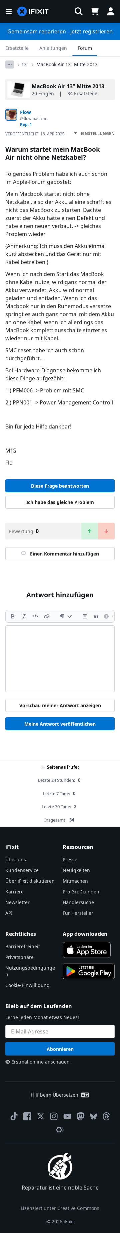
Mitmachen (75, 881)
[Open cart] (94, 11)
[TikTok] (14, 1116)
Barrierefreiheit (22, 946)
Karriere (14, 891)
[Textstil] (66, 616)
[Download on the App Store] (87, 950)
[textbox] (60, 658)
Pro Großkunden (81, 891)
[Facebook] (27, 1116)
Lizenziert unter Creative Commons (60, 1208)
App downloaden (85, 934)
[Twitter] (41, 1116)
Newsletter (17, 902)
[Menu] (9, 11)
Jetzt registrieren (91, 31)
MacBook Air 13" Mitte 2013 (67, 64)
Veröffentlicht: (35, 134)
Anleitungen (53, 48)
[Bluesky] (93, 1116)
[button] (78, 11)
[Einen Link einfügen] (46, 616)
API (9, 913)
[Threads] (106, 1116)
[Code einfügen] (35, 616)
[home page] (33, 11)
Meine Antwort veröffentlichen (60, 724)
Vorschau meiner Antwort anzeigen (60, 705)
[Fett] (12, 616)
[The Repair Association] (60, 1130)
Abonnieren (60, 1049)
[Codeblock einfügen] (85, 616)
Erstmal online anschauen (40, 1062)
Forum (85, 48)
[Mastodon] (81, 1116)
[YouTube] (67, 1116)
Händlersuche (78, 902)
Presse (70, 859)
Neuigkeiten (76, 870)
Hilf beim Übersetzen (54, 1095)
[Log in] (110, 11)
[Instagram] (54, 1116)
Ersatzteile (17, 48)
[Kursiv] (24, 616)
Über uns (15, 859)
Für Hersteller (78, 913)
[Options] (9, 64)
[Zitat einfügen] (96, 616)
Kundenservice (22, 870)
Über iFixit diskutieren (30, 881)
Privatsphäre (19, 957)
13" (25, 64)
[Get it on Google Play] (89, 971)
